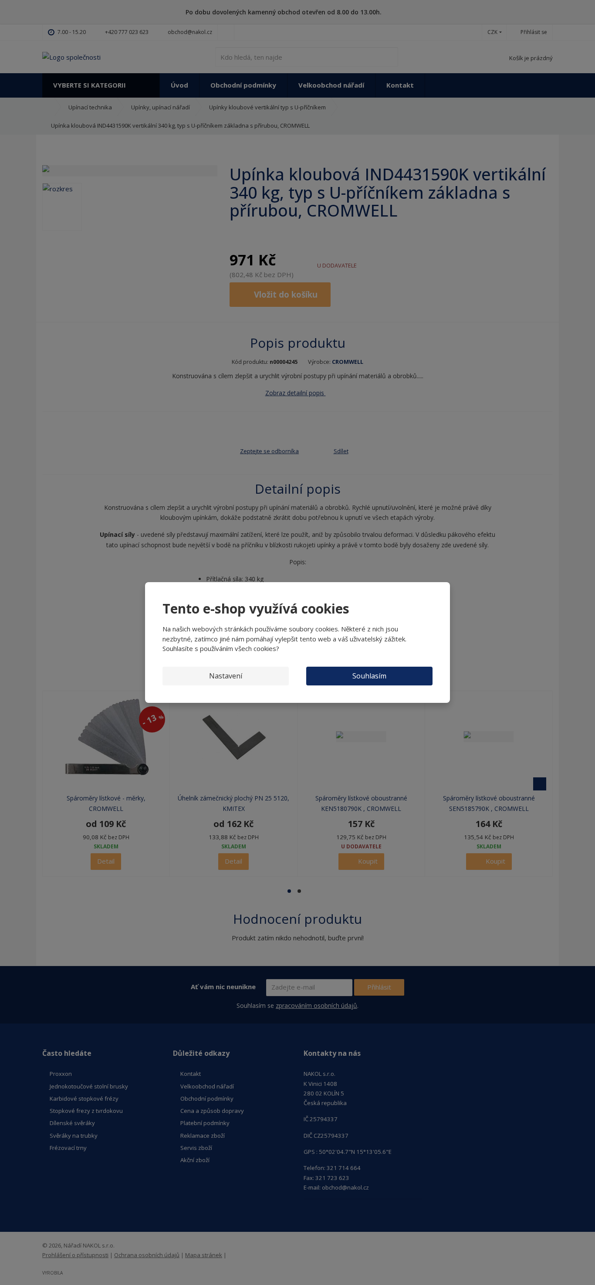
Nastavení (225, 676)
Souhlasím (369, 676)
